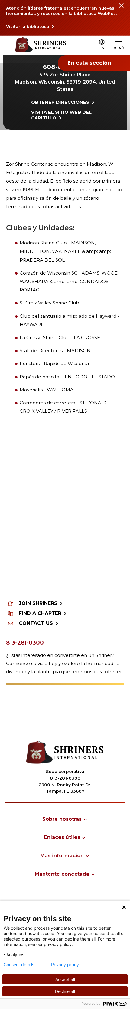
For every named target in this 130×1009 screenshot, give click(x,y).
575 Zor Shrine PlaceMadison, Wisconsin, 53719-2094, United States (65, 82)
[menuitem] (65, 819)
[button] (101, 48)
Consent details (19, 964)
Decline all (65, 991)
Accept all (65, 979)
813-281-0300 (25, 642)
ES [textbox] (101, 48)
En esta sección (89, 63)
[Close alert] (121, 9)
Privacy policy (65, 964)
